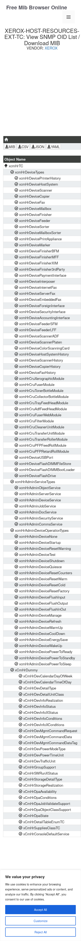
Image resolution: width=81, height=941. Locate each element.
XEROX (51, 48)
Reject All (40, 932)
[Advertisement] (40, 94)
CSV (25, 146)
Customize (41, 921)
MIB (12, 146)
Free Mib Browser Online (36, 7)
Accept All (40, 910)
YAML (55, 146)
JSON (39, 146)
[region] (40, 905)
